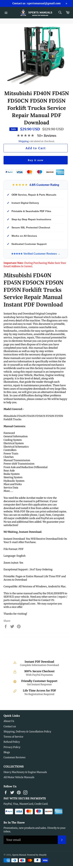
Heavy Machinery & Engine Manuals (25, 772)
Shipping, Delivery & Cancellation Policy (27, 731)
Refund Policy (12, 741)
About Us (9, 721)
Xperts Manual (19, 855)
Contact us (10, 726)
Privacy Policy (12, 747)
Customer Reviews (15, 757)
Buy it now (35, 160)
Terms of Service (13, 736)
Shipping (23, 141)
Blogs (7, 752)
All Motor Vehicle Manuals (19, 777)
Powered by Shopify (37, 855)
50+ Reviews (46, 136)
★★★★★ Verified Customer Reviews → (35, 253)
